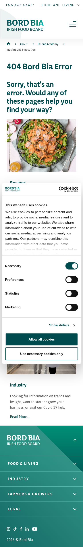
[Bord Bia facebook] (21, 529)
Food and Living (58, 5)
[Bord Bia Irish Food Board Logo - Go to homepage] (25, 30)
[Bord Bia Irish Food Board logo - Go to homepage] (23, 444)
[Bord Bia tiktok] (15, 529)
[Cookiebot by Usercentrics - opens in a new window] (59, 189)
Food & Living (23, 463)
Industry (18, 479)
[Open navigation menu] (72, 24)
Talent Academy (47, 44)
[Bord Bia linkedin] (27, 529)
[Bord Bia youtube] (34, 529)
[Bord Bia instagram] (8, 529)
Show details (59, 325)
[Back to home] (9, 44)
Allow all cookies (42, 339)
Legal (14, 509)
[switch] (71, 279)
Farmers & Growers (30, 494)
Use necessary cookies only (41, 354)
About (23, 44)
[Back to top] (74, 440)
